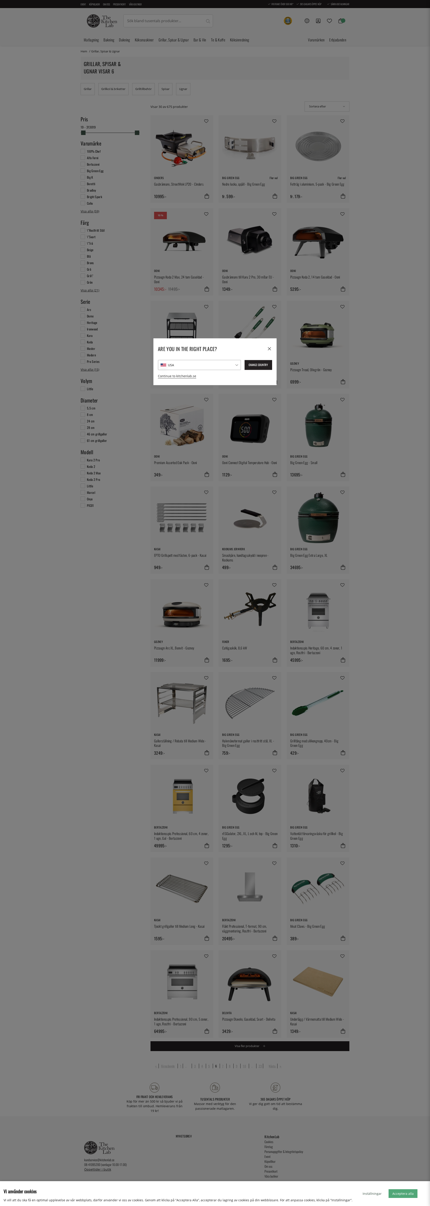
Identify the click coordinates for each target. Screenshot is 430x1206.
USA (171, 365)
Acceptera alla (403, 1193)
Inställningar (372, 1193)
